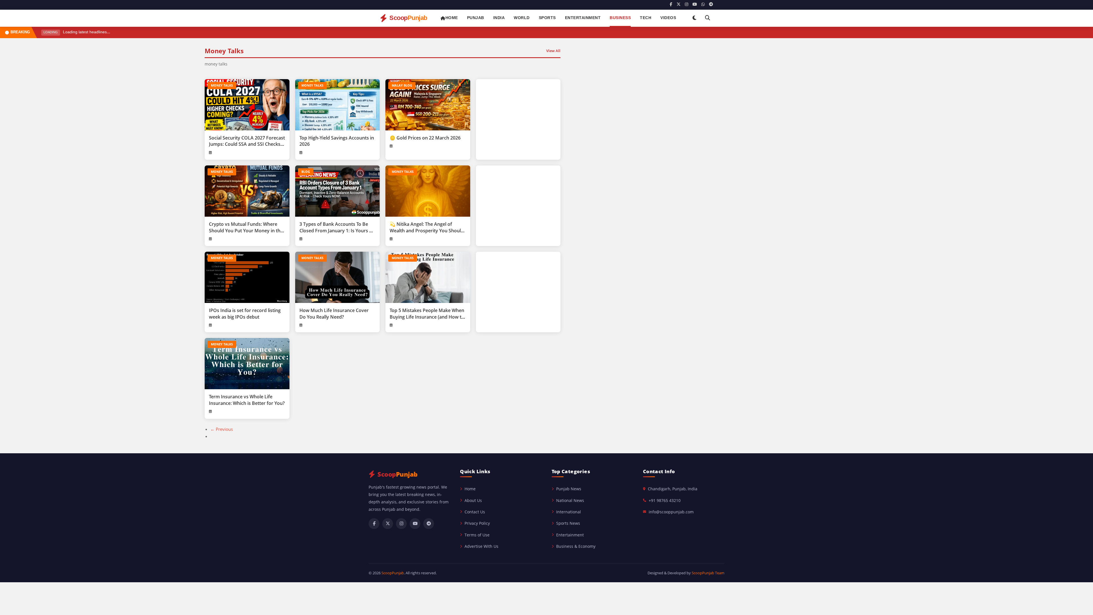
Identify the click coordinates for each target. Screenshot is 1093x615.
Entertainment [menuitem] (583, 18)
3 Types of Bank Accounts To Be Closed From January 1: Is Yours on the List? (337, 230)
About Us (473, 500)
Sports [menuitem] (547, 18)
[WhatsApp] (703, 4)
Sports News (568, 523)
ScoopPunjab (392, 572)
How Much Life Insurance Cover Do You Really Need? (334, 313)
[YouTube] (695, 4)
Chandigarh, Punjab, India (672, 488)
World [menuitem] (522, 18)
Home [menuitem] (451, 18)
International (568, 511)
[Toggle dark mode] (694, 18)
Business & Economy (575, 546)
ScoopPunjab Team (708, 572)
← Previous (221, 429)
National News (570, 500)
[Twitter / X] (679, 4)
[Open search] (707, 18)
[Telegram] (711, 4)
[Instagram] (686, 4)
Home (470, 488)
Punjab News (568, 488)
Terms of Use (477, 535)
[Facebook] (671, 4)
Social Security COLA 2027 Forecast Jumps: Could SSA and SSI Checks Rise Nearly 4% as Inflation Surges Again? (247, 147)
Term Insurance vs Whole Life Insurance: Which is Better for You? (247, 399)
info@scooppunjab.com (671, 511)
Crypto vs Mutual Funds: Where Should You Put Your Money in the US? (246, 230)
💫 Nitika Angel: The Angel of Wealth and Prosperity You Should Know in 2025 (427, 230)
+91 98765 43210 (665, 500)
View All (553, 50)
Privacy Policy (477, 523)
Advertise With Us (481, 546)
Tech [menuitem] (645, 18)
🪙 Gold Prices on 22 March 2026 (425, 138)
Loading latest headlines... (86, 32)
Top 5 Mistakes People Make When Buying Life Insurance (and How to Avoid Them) (427, 316)
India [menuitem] (499, 18)
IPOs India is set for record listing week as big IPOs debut (245, 313)
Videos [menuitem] (668, 18)
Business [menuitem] (620, 18)
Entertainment (570, 535)
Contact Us (475, 511)
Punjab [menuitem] (475, 18)
